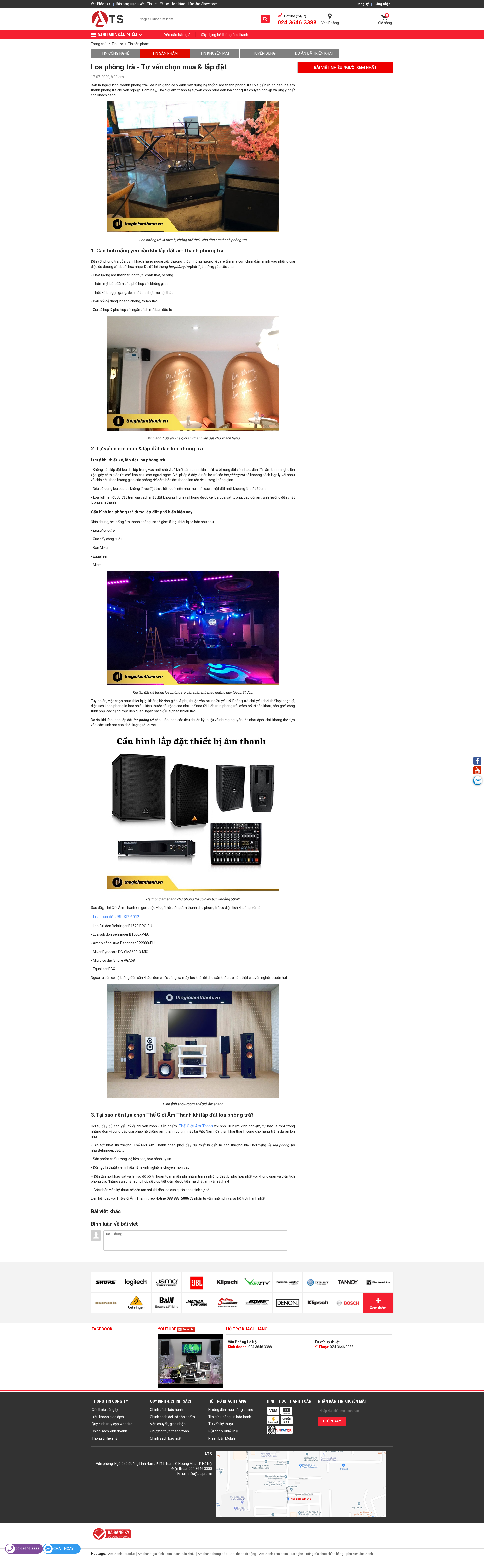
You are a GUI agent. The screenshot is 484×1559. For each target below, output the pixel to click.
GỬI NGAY (332, 1421)
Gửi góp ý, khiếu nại (223, 1431)
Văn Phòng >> (101, 4)
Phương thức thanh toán (169, 1431)
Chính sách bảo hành (166, 1410)
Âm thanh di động (243, 1554)
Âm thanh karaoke (121, 1554)
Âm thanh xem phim (274, 1554)
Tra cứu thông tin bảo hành (229, 1417)
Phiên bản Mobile (222, 1438)
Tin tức (152, 4)
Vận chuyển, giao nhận (168, 1424)
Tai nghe (297, 1554)
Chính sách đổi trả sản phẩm (172, 1417)
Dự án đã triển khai (314, 53)
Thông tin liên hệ (104, 1438)
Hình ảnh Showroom (203, 4)
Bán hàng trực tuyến (130, 4)
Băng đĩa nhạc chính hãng (324, 1554)
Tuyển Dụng (264, 53)
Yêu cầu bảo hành (173, 4)
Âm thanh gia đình (151, 1554)
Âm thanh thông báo (212, 1554)
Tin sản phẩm (165, 53)
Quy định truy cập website (112, 1424)
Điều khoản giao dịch (108, 1417)
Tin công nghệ (115, 53)
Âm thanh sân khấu (181, 1554)
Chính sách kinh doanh (109, 1431)
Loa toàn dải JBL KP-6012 (116, 916)
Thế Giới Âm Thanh (196, 1126)
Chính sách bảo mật (166, 1438)
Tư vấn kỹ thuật (220, 1424)
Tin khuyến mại (214, 53)
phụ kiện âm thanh (359, 1554)
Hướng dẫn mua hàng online (230, 1410)
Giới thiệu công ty (105, 1410)
